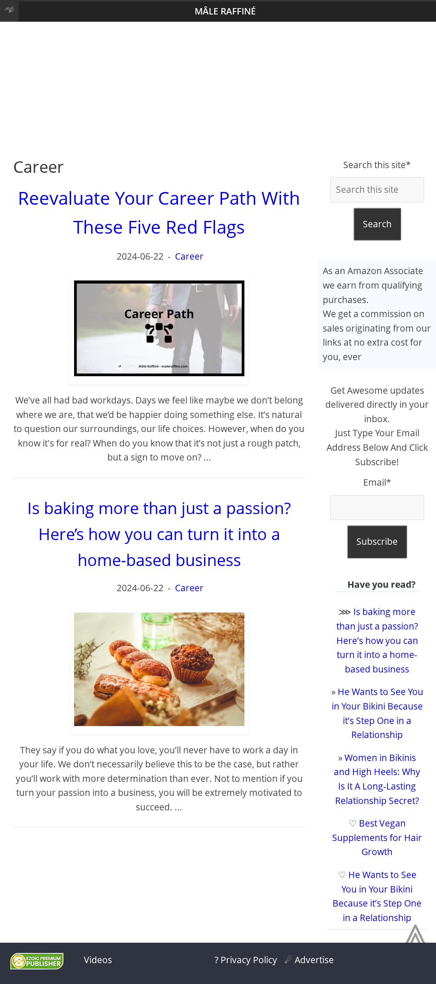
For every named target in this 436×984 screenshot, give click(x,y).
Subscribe (377, 541)
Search (377, 224)
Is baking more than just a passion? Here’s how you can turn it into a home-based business (377, 640)
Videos (98, 960)
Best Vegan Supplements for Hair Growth (377, 837)
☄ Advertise (309, 960)
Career (189, 256)
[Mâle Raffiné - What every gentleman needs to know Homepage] (9, 12)
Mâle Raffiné (225, 11)
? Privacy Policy (246, 960)
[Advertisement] (218, 89)
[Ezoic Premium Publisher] (36, 966)
